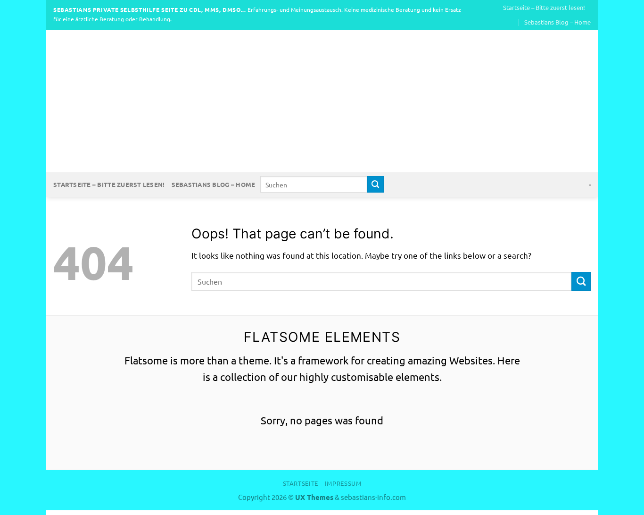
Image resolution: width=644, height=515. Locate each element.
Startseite (300, 483)
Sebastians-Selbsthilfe (322, 101)
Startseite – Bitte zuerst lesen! (544, 7)
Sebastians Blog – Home (557, 22)
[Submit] (375, 184)
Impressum (343, 483)
